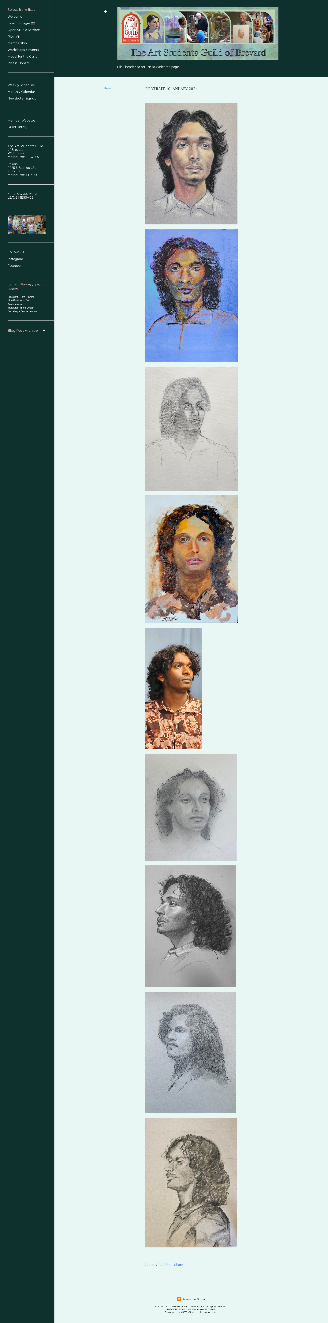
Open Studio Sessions (24, 30)
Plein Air (14, 36)
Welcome (15, 16)
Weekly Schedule (21, 85)
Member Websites (21, 120)
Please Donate (19, 63)
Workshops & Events (23, 50)
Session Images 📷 (21, 23)
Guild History (17, 127)
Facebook (15, 266)
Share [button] (107, 88)
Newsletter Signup (22, 98)
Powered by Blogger (194, 1299)
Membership (17, 43)
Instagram (15, 259)
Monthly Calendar (21, 92)
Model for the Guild (23, 56)
